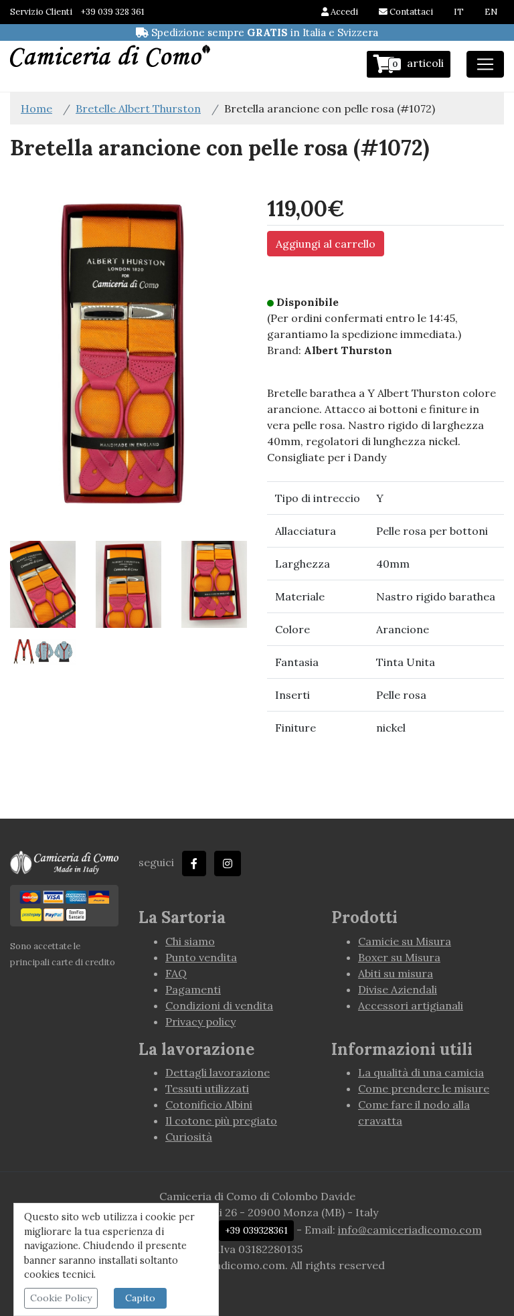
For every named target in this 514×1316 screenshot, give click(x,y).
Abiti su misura (395, 973)
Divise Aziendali (397, 989)
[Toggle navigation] (485, 64)
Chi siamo (190, 941)
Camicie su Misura (404, 941)
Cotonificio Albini (208, 1104)
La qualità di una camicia (421, 1072)
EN (491, 11)
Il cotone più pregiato (221, 1120)
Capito (140, 1298)
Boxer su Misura (399, 957)
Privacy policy (200, 1021)
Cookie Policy (61, 1298)
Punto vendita (201, 957)
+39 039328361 (256, 1230)
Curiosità (188, 1136)
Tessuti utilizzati (207, 1088)
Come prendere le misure (423, 1088)
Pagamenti (193, 989)
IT (459, 11)
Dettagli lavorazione (217, 1072)
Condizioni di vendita (219, 1005)
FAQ (176, 973)
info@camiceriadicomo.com (410, 1229)
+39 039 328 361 (113, 11)
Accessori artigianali (410, 1005)
